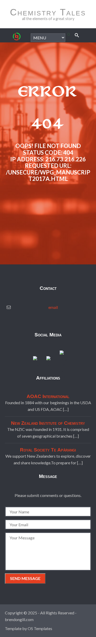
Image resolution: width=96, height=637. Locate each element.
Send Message (25, 578)
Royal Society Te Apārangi (48, 450)
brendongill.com (19, 619)
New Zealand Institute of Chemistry (48, 423)
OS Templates (40, 628)
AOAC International (48, 396)
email (53, 307)
